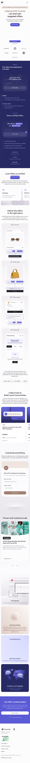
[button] (27, 2)
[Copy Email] (10, 757)
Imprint (3, 750)
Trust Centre (4, 742)
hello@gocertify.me (5, 756)
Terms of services (5, 745)
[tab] (15, 97)
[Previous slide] (12, 564)
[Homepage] (2, 2)
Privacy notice (4, 748)
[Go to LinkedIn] (14, 728)
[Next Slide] (17, 564)
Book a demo (15, 24)
